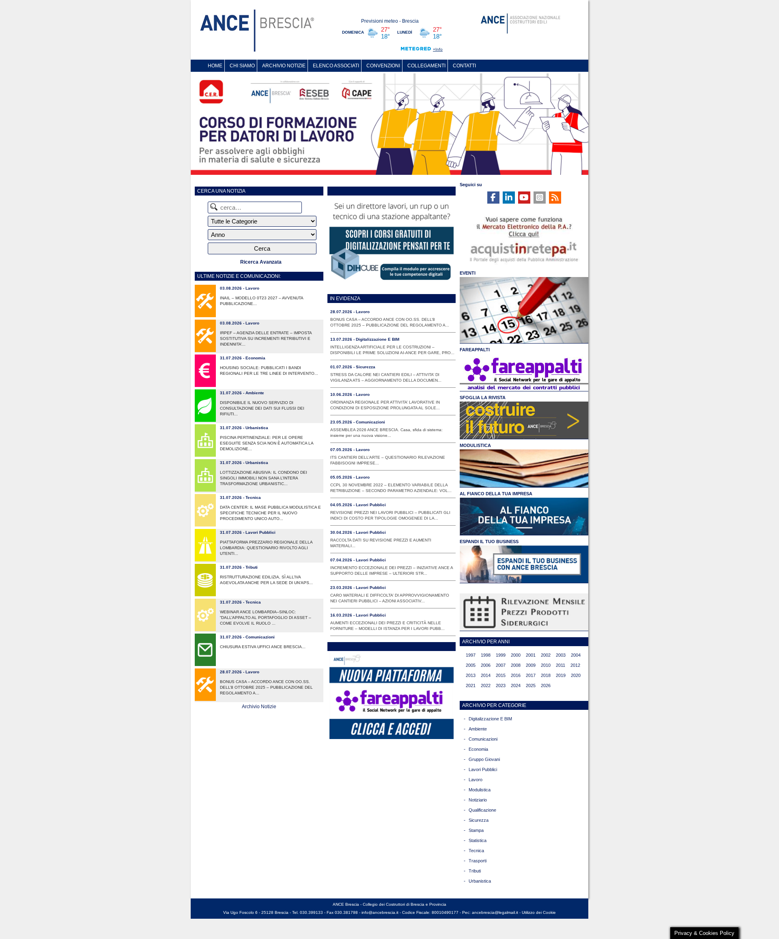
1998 (486, 655)
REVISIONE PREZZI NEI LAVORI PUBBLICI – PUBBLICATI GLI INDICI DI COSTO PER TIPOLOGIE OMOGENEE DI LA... (390, 515)
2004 (576, 655)
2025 (531, 685)
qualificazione (482, 810)
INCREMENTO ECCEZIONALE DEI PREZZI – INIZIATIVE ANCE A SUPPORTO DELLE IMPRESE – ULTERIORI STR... (391, 570)
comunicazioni (483, 739)
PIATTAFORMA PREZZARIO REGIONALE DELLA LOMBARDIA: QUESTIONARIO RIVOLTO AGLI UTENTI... (266, 548)
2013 (471, 675)
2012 (575, 665)
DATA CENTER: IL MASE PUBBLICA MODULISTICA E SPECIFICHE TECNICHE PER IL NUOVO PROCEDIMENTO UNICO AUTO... (270, 513)
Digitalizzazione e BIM (490, 718)
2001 (531, 655)
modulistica (480, 789)
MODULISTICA (475, 445)
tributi (475, 870)
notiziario (478, 799)
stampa (476, 830)
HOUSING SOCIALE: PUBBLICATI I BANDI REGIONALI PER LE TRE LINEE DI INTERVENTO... (269, 370)
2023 (501, 685)
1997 (471, 655)
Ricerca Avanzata (261, 262)
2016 (516, 675)
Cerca (262, 248)
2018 (546, 675)
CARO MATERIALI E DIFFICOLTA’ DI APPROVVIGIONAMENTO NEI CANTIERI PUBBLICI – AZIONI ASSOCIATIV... (389, 598)
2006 (486, 665)
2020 (576, 675)
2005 (471, 665)
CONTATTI (464, 66)
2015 (501, 675)
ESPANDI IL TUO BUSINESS (489, 541)
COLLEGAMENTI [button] (426, 66)
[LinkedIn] (509, 197)
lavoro (475, 779)
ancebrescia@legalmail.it (495, 912)
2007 (501, 665)
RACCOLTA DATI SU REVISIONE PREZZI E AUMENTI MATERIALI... (380, 543)
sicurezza (478, 820)
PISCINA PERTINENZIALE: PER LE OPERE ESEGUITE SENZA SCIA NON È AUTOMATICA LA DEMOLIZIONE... (266, 443)
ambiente (478, 728)
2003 (561, 655)
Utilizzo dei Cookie (539, 912)
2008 (516, 665)
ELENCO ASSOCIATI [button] (336, 66)
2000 (516, 655)
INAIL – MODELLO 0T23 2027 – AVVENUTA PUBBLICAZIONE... (261, 301)
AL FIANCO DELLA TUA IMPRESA (496, 493)
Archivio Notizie (259, 706)
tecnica (476, 850)
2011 (560, 665)
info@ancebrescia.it (380, 912)
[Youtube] (524, 197)
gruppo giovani (484, 759)
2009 (531, 665)
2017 (531, 675)
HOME (215, 66)
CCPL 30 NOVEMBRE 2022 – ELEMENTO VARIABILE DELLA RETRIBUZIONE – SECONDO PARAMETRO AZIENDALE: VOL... (391, 488)
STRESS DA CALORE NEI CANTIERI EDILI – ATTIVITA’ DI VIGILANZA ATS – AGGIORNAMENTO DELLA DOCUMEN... (385, 377)
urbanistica (480, 881)
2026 (546, 685)
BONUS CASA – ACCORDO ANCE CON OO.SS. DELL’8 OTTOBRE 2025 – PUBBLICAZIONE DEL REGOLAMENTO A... (266, 687)
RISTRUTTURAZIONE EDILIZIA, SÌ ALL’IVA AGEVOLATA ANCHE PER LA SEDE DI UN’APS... (266, 580)
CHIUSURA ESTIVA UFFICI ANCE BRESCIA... (263, 647)
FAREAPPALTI (475, 349)
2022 (486, 685)
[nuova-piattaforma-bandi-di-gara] (391, 737)
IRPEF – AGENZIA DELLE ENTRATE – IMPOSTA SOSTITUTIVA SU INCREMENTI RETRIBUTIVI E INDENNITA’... (266, 338)
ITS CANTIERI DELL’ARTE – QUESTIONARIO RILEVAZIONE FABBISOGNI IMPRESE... (387, 460)
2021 (471, 685)
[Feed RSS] (555, 197)
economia (478, 749)
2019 (561, 675)
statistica (477, 840)
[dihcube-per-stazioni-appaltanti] (391, 281)
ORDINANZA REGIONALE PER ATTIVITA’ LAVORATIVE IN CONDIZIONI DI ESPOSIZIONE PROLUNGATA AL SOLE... (385, 405)
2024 (516, 685)
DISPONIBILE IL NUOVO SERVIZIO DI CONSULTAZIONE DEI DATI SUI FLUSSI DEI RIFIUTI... (262, 408)
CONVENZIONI (383, 66)
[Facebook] (493, 197)
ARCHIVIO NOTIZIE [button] (284, 66)
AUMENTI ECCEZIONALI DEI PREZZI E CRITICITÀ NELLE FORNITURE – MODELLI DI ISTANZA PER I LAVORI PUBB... (387, 626)
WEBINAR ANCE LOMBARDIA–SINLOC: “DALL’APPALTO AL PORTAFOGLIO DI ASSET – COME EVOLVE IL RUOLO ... (265, 617)
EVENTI (468, 273)
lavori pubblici (483, 769)
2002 (546, 655)
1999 (501, 655)
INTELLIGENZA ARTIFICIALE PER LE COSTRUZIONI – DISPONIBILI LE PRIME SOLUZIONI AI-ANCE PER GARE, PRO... (392, 350)
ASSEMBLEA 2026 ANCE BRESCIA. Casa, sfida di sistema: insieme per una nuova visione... (386, 433)
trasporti (477, 860)
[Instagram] (540, 197)
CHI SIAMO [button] (242, 66)
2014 (486, 675)
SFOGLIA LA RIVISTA (483, 397)
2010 (546, 665)
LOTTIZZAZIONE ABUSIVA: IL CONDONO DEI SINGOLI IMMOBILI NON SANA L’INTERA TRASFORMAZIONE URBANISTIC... (263, 478)
